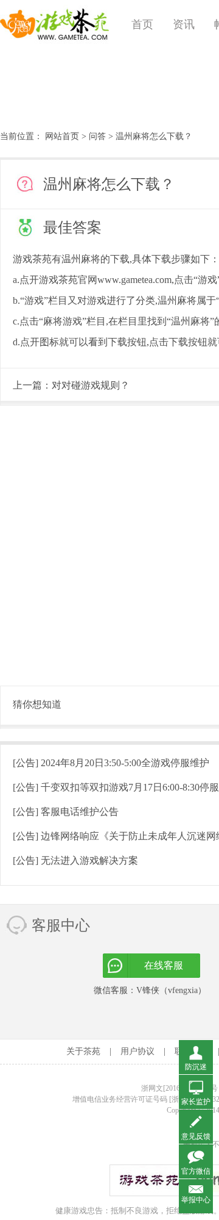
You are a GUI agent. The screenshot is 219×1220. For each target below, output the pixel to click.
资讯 (184, 24)
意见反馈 (195, 1136)
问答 (97, 136)
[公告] (111, 763)
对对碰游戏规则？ (91, 385)
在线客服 (163, 965)
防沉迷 (196, 1067)
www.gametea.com (134, 279)
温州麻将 (80, 259)
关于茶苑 (83, 1051)
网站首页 (62, 136)
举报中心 (195, 1200)
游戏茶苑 (54, 24)
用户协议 (137, 1051)
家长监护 (195, 1101)
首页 (142, 24)
